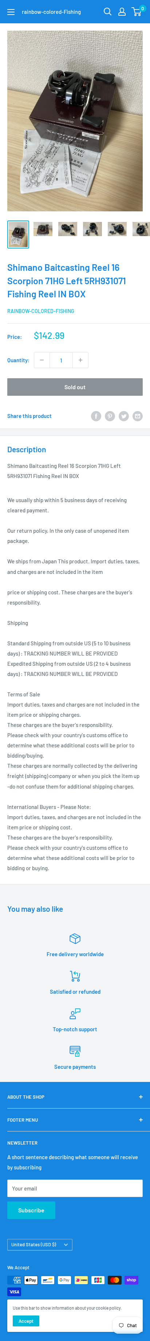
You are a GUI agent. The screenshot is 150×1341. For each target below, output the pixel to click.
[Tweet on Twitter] (124, 415)
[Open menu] (11, 12)
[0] (136, 11)
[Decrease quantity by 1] (42, 360)
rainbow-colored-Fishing (40, 311)
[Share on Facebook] (96, 415)
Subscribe (31, 1210)
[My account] (122, 12)
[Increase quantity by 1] (80, 360)
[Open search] (108, 12)
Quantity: (18, 360)
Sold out (75, 386)
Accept (26, 1321)
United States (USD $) (33, 1244)
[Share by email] (138, 415)
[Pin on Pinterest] (110, 415)
